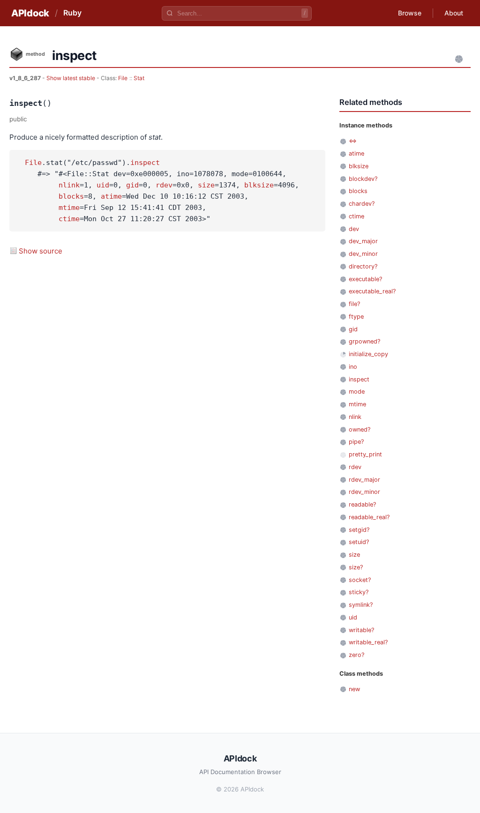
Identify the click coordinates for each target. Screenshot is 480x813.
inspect (145, 162)
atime (111, 196)
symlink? (361, 604)
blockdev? (363, 178)
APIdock (30, 13)
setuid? (359, 541)
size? (356, 567)
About (453, 13)
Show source (40, 250)
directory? (363, 266)
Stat (139, 78)
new (354, 689)
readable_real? (369, 517)
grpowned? (364, 341)
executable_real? (372, 291)
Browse (409, 13)
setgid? (359, 529)
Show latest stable (71, 78)
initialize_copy (368, 354)
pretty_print (365, 454)
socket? (360, 579)
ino (353, 366)
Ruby (72, 12)
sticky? (358, 592)
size (206, 185)
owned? (359, 429)
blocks (71, 196)
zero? (356, 654)
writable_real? (368, 642)
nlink (69, 185)
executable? (365, 279)
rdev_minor (364, 491)
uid (103, 185)
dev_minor (363, 253)
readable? (362, 504)
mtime (69, 207)
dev (354, 228)
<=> (353, 140)
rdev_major (364, 479)
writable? (361, 630)
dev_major (363, 241)
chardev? (362, 203)
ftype (356, 316)
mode (357, 391)
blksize (259, 185)
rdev (164, 185)
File (123, 78)
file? (354, 303)
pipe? (356, 441)
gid (132, 185)
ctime (69, 219)
